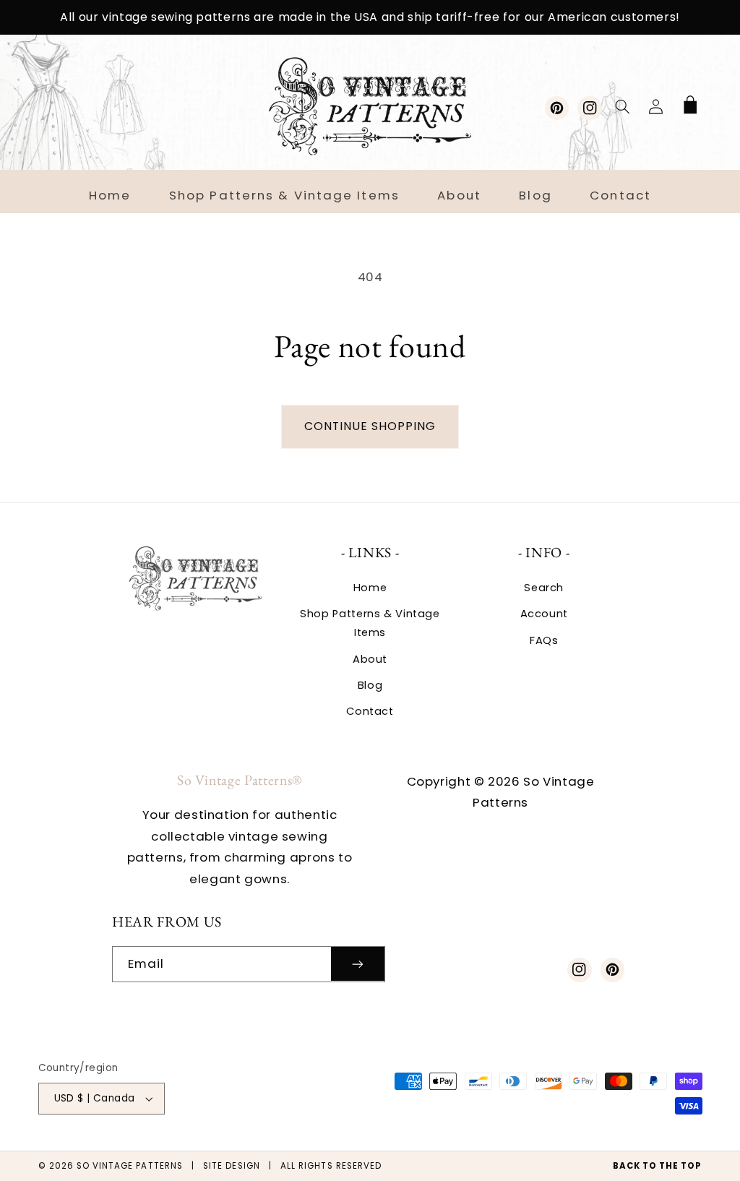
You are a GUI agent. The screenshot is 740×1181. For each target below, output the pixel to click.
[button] (622, 106)
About (370, 659)
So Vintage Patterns (130, 1166)
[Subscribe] (357, 964)
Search (544, 587)
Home (370, 587)
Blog (370, 685)
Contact (369, 711)
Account (544, 613)
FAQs (544, 640)
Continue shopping (370, 426)
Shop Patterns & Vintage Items (370, 623)
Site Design (231, 1166)
